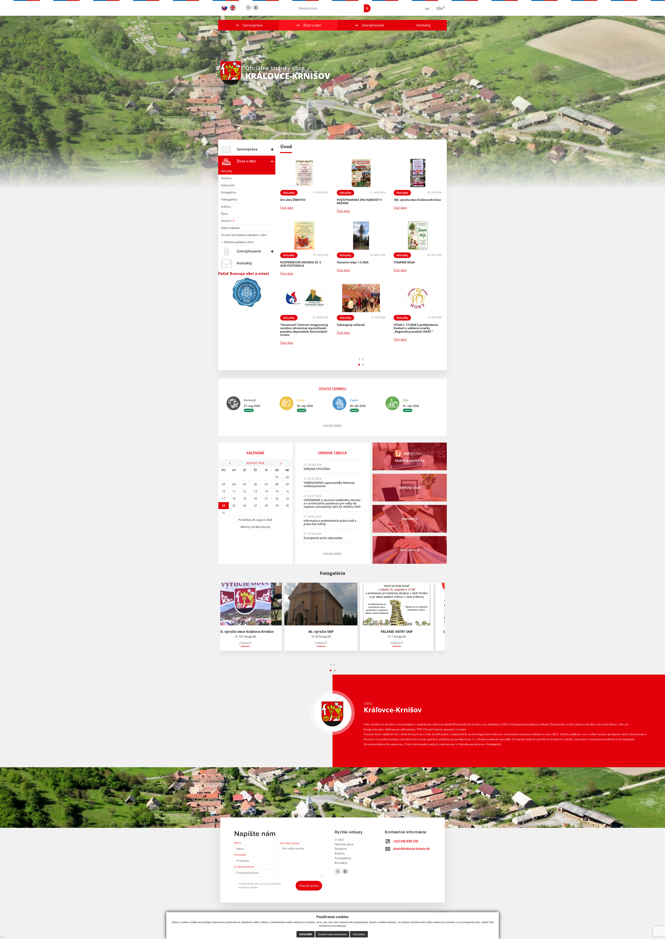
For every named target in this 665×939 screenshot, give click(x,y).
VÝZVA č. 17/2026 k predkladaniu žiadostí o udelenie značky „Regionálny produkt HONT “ (416, 328)
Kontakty (423, 25)
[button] (248, 25)
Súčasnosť (227, 185)
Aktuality (226, 171)
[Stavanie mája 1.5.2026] (361, 235)
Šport (224, 214)
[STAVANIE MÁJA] (418, 235)
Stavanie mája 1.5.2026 (353, 262)
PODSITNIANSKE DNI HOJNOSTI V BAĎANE (359, 201)
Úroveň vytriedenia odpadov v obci (244, 235)
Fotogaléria (228, 192)
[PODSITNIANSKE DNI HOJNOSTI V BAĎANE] (361, 173)
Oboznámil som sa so (259, 885)
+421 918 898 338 (405, 841)
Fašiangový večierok (351, 325)
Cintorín (226, 221)
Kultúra (226, 206)
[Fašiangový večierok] (361, 298)
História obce (344, 844)
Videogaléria (229, 199)
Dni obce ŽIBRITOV (292, 200)
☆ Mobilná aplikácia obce (237, 242)
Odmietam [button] (359, 934)
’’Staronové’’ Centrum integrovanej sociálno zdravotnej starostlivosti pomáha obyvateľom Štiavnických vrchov (304, 330)
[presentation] (359, 359)
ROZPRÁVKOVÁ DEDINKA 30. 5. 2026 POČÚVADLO (301, 264)
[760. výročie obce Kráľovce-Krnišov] (418, 173)
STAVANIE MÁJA (404, 262)
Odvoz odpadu (230, 228)
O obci (339, 839)
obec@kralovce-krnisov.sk (411, 848)
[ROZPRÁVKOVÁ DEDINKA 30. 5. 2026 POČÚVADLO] (304, 235)
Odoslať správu (309, 886)
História (226, 178)
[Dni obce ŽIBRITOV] (304, 173)
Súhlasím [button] (305, 934)
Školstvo (341, 849)
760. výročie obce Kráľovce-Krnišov (417, 200)
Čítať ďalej (286, 208)
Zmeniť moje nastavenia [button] (332, 934)
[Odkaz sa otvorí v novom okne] (248, 7)
